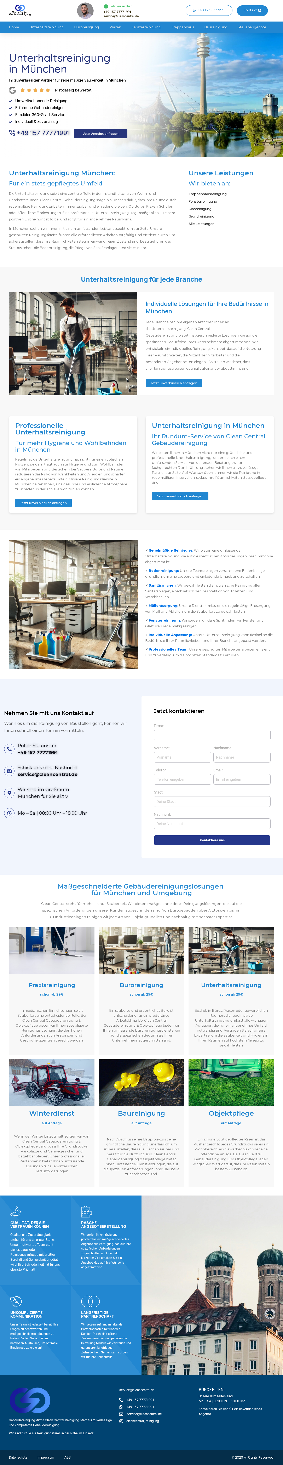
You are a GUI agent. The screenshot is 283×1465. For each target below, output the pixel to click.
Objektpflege (231, 1113)
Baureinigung (215, 27)
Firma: (159, 726)
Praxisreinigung (51, 985)
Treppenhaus (182, 27)
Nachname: (222, 748)
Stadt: (158, 792)
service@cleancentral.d (136, 1390)
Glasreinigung (200, 209)
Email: (218, 770)
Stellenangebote (252, 27)
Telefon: (160, 770)
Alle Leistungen (201, 224)
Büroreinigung (86, 27)
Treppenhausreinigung (208, 194)
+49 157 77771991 (117, 12)
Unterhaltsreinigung (46, 27)
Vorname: (162, 748)
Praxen (115, 27)
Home (14, 27)
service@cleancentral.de (121, 16)
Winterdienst (51, 1113)
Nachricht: (162, 815)
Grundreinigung (201, 216)
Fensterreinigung (146, 27)
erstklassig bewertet (73, 90)
